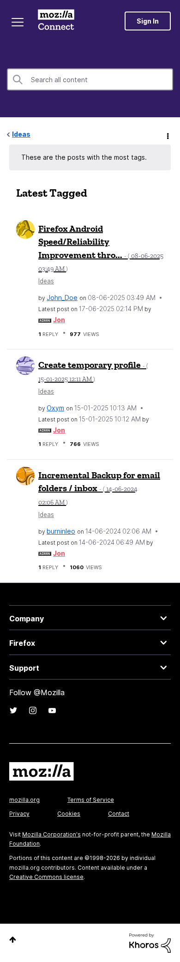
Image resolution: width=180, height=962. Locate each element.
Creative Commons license (46, 876)
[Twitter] (13, 710)
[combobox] (90, 79)
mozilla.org (24, 799)
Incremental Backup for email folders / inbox (99, 487)
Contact (118, 813)
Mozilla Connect (56, 20)
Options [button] (167, 135)
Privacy (19, 813)
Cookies (68, 813)
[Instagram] (33, 710)
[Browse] (17, 22)
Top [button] (12, 939)
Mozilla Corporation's (51, 834)
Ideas (21, 134)
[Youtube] (52, 710)
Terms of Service (90, 799)
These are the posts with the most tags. (84, 157)
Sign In (148, 21)
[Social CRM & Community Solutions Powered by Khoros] (150, 942)
